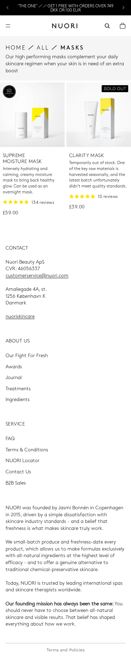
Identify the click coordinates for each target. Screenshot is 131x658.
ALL (43, 47)
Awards (14, 366)
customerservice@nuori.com (37, 275)
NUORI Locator (22, 460)
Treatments (18, 388)
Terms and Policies (65, 650)
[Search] (107, 26)
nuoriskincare (20, 316)
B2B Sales (16, 482)
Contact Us (18, 471)
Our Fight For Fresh (27, 355)
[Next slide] (123, 7)
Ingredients (18, 399)
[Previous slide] (7, 7)
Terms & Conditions (27, 449)
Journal (14, 377)
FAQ (10, 438)
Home (16, 47)
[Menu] (8, 26)
